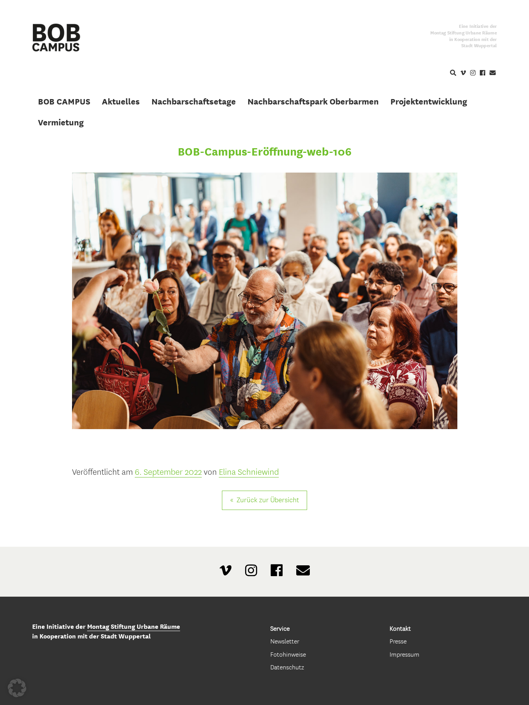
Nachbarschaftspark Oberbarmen (313, 101)
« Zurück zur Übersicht (264, 500)
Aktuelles (121, 101)
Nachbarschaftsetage (193, 101)
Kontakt (400, 629)
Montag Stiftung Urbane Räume (133, 627)
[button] (17, 688)
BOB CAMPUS (64, 101)
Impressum (404, 654)
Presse (398, 641)
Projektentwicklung (428, 101)
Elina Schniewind (249, 472)
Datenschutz (287, 667)
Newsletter (284, 641)
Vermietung (61, 122)
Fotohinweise (288, 654)
